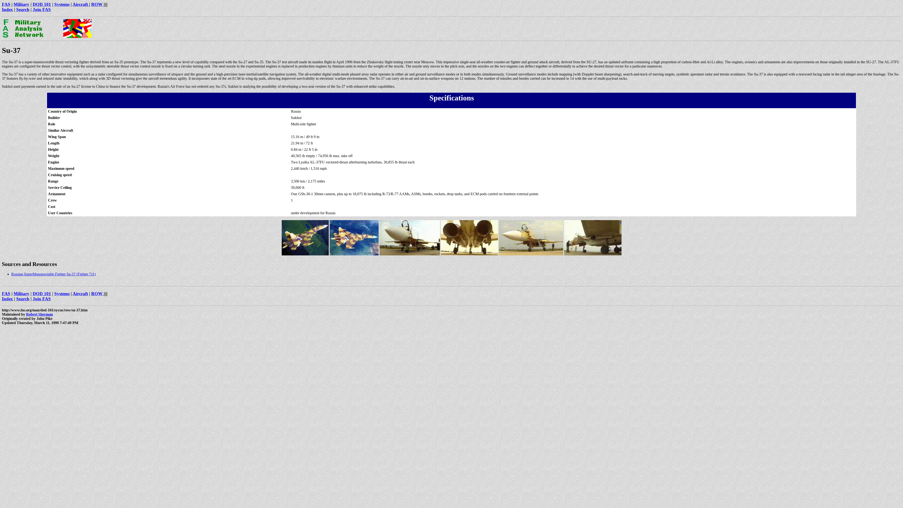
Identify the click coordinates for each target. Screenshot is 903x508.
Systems (62, 4)
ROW (97, 4)
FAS (6, 4)
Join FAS (42, 9)
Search (22, 9)
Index (7, 9)
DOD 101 (42, 4)
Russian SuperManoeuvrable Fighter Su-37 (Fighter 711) (53, 274)
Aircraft (81, 4)
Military (21, 4)
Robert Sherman (39, 314)
